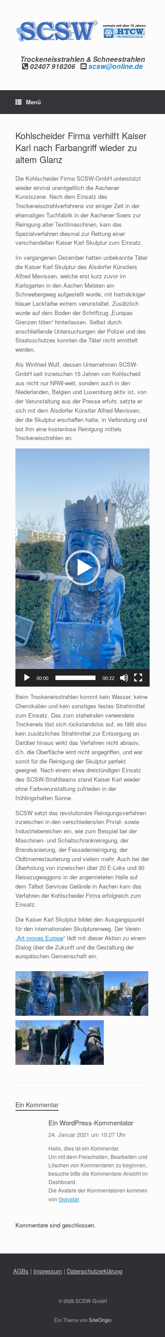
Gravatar (69, 1199)
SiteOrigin (100, 1319)
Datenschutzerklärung (94, 1271)
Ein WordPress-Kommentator (90, 1122)
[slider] (75, 678)
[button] (82, 567)
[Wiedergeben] (26, 677)
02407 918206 (52, 66)
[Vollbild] (138, 677)
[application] (82, 567)
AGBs (21, 1271)
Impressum (47, 1271)
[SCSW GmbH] (82, 31)
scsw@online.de (115, 66)
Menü (33, 102)
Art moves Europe (40, 938)
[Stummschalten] (124, 677)
